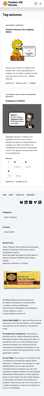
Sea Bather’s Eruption (11, 252)
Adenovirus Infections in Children (15, 263)
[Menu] (40, 4)
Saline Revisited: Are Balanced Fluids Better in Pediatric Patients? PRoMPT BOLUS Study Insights (20, 258)
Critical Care (20, 94)
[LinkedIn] (26, 202)
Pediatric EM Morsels (13, 303)
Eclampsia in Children (15, 101)
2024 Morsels (10, 25)
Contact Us (20, 195)
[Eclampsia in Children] (22, 118)
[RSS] (39, 202)
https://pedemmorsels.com (15, 314)
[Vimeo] (35, 202)
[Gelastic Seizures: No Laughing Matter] (22, 50)
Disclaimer (30, 195)
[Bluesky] (21, 202)
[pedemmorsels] (22, 280)
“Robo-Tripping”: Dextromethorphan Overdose (20, 247)
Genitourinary (31, 94)
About (11, 195)
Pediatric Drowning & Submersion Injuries (19, 250)
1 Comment (32, 83)
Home (4, 195)
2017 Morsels (10, 94)
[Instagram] (30, 202)
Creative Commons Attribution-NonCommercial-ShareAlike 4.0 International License (20, 308)
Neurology (19, 25)
